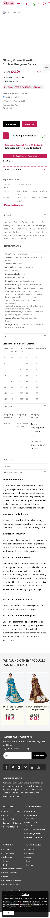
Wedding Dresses (33, 833)
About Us (30, 849)
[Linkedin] (19, 767)
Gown (5, 876)
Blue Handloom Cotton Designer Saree (12, 708)
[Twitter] (25, 767)
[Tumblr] (43, 767)
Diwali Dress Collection (35, 829)
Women (6, 849)
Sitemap (29, 865)
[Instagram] (32, 767)
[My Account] (38, 3)
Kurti (5, 865)
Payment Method (10, 827)
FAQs (28, 857)
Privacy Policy (9, 815)
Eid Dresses (31, 811)
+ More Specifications (12, 205)
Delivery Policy (9, 819)
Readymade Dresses (12, 880)
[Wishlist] (43, 3)
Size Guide (8, 161)
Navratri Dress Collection (32, 824)
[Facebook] (6, 767)
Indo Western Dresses (12, 868)
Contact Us (30, 853)
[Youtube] (38, 767)
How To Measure (12, 169)
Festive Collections (34, 837)
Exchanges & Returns (12, 823)
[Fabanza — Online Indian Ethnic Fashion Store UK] (8, 3)
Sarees (6, 861)
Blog (28, 861)
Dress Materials (10, 872)
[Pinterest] (13, 767)
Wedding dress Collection (32, 817)
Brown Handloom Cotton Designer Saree (37, 708)
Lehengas (7, 857)
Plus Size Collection (11, 884)
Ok (9, 913)
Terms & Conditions (11, 811)
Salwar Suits (8, 853)
